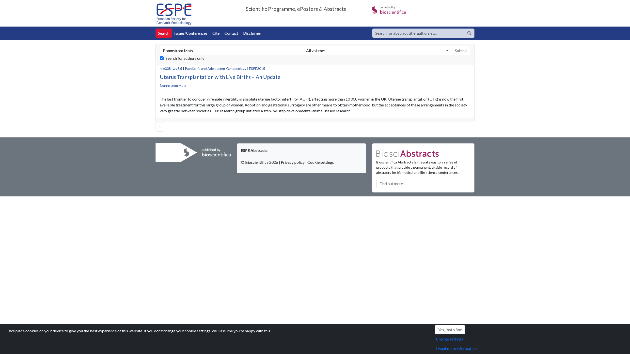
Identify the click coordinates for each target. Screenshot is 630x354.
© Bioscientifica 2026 (260, 162)
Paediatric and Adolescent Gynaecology (215, 68)
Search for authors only (185, 58)
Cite (216, 33)
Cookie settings (320, 162)
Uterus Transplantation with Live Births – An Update (220, 77)
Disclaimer (252, 33)
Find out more (391, 183)
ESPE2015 (257, 68)
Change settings (449, 339)
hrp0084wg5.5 (171, 68)
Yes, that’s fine (450, 329)
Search (163, 33)
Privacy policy (293, 162)
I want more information (456, 348)
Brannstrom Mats (173, 85)
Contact (231, 33)
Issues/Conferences (190, 33)
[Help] (469, 33)
